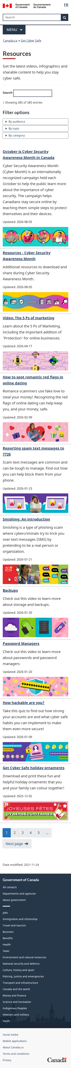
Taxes (6, 951)
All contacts (10, 887)
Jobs (5, 912)
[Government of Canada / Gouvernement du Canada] (27, 5)
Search (8, 93)
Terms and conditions (16, 1053)
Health (7, 944)
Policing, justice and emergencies (23, 976)
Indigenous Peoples (15, 1008)
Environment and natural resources (24, 957)
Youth (6, 1021)
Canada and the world (16, 989)
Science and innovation (17, 1002)
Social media (10, 1034)
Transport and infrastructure (20, 982)
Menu (12, 29)
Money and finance (14, 995)
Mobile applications (15, 1041)
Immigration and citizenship (20, 919)
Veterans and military (16, 1014)
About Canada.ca (13, 1047)
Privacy (7, 1060)
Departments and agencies (19, 893)
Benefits (8, 938)
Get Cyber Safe (31, 41)
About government (14, 900)
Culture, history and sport (18, 970)
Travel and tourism (14, 925)
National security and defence (21, 963)
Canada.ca (10, 41)
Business (8, 931)
